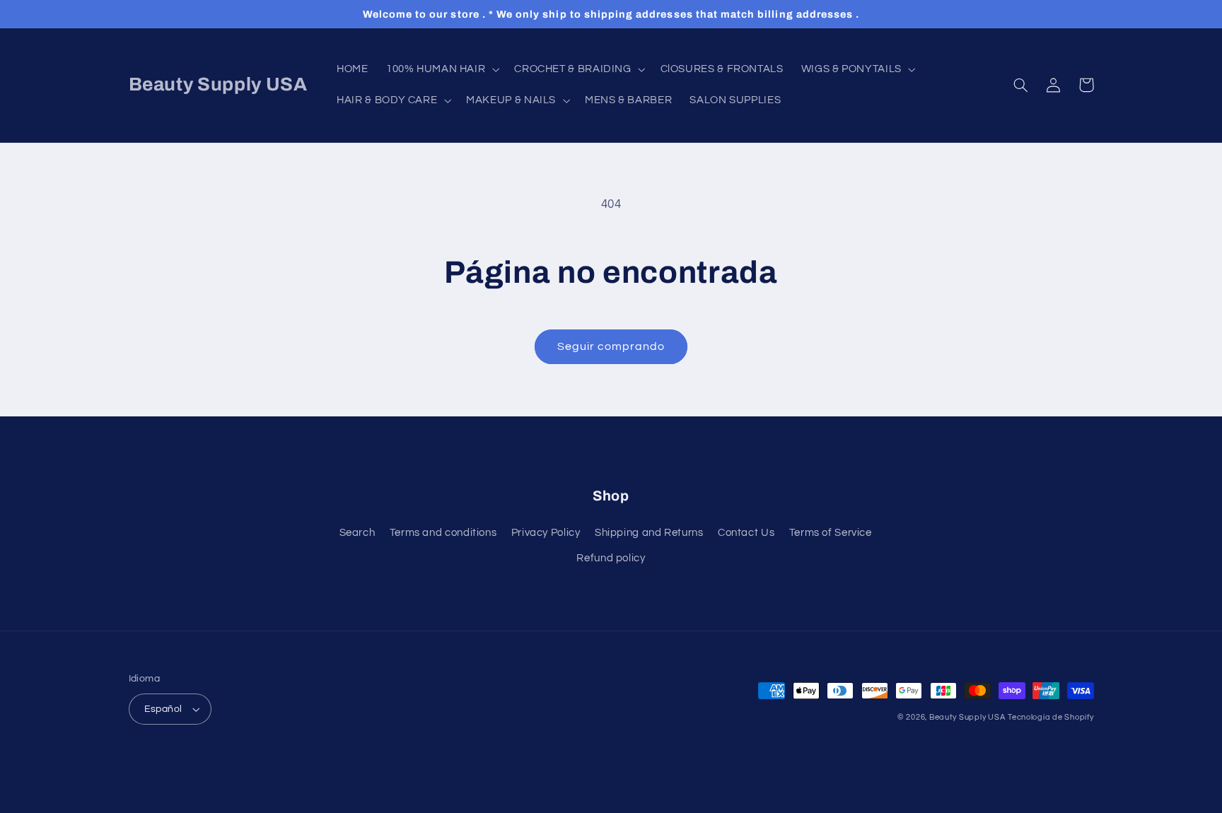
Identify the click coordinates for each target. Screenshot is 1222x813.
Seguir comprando (611, 346)
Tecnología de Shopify (1050, 717)
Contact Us (746, 532)
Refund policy (610, 558)
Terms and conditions (443, 532)
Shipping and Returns (649, 532)
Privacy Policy (546, 532)
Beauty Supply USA (967, 717)
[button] (441, 69)
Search (357, 532)
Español (163, 709)
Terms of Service (830, 532)
